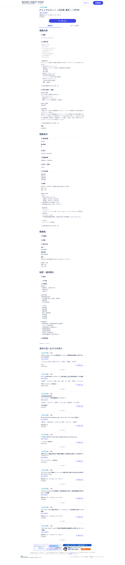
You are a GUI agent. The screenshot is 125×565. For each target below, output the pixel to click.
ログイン (86, 3)
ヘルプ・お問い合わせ (74, 556)
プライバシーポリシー (99, 556)
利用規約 (91, 556)
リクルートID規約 (84, 556)
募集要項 (50, 25)
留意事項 (70, 553)
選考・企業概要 (75, 25)
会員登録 (98, 3)
